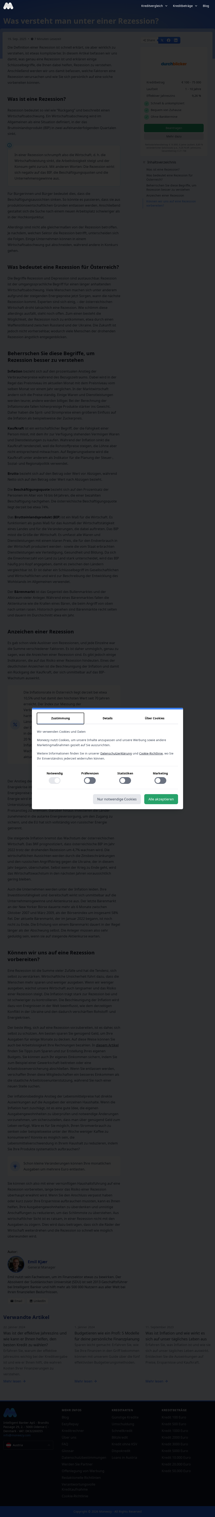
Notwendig (55, 773)
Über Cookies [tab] (154, 718)
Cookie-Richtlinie (151, 753)
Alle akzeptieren (161, 799)
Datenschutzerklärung (116, 753)
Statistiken (125, 773)
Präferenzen (90, 773)
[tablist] (107, 718)
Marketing (160, 773)
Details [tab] (108, 718)
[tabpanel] (107, 759)
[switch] (54, 780)
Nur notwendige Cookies (117, 799)
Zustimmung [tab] (60, 718)
